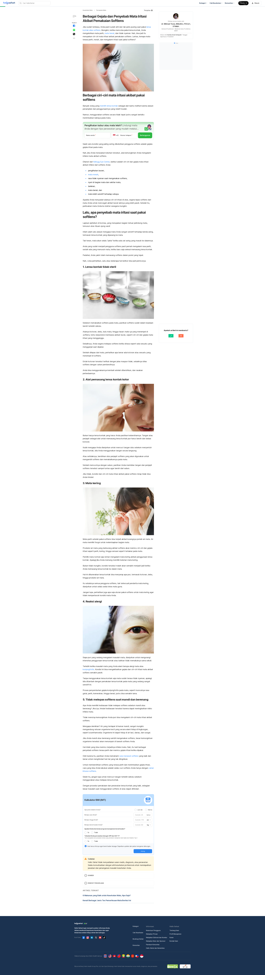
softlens (97, 30)
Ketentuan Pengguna (153, 930)
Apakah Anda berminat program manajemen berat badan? (104, 829)
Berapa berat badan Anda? (93, 825)
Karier (172, 937)
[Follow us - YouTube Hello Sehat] (100, 937)
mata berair (109, 33)
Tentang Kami (174, 930)
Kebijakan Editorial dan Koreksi (156, 937)
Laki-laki (139, 810)
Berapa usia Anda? (90, 815)
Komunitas (136, 945)
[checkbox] (85, 846)
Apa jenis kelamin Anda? (92, 810)
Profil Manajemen (175, 934)
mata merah (93, 174)
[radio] (135, 810)
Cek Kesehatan (138, 932)
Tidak (96, 832)
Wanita (150, 810)
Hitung (143, 851)
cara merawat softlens (128, 756)
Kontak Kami (174, 941)
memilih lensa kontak (109, 106)
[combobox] (148, 820)
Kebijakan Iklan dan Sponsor (155, 941)
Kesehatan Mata (88, 10)
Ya (88, 832)
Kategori (136, 926)
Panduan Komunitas (152, 944)
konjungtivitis (88, 669)
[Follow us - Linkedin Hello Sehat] (92, 937)
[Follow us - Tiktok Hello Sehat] (104, 937)
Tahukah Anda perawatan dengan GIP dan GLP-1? (102, 836)
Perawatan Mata (101, 10)
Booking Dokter (138, 939)
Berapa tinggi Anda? (91, 820)
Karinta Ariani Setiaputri (174, 35)
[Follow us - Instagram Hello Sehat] (87, 937)
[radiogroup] (143, 810)
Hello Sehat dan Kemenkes (155, 948)
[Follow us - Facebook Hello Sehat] (83, 937)
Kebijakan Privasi (152, 934)
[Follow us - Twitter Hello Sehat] (96, 937)
